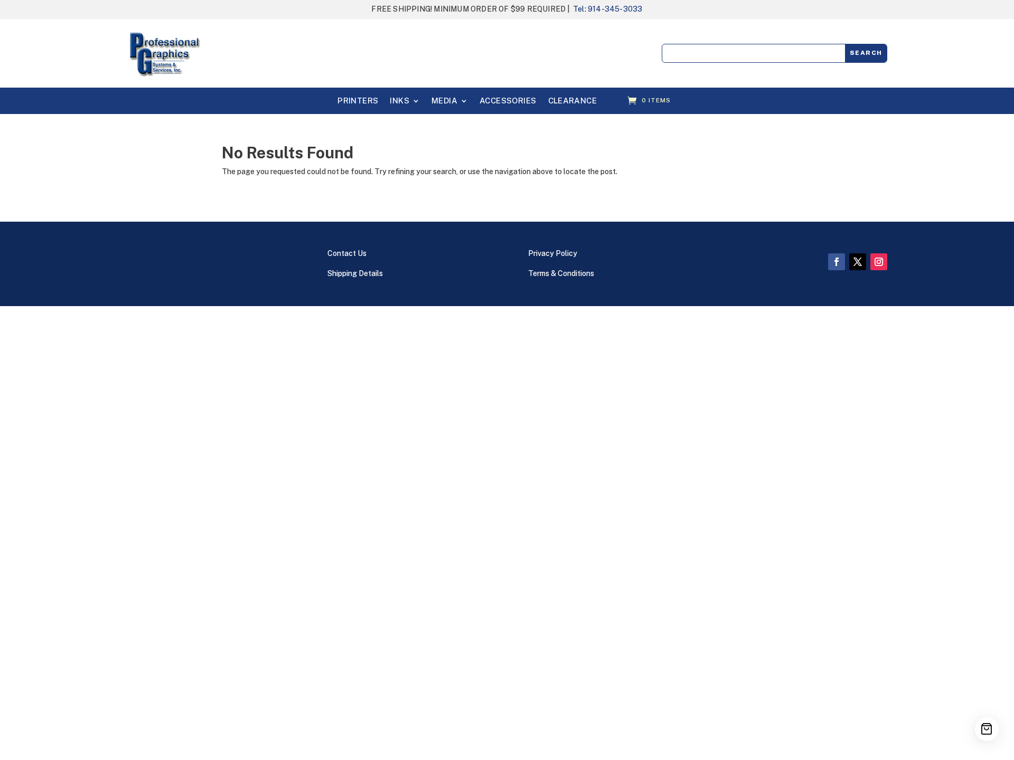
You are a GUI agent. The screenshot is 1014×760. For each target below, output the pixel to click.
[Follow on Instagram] (878, 261)
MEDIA (444, 101)
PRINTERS (357, 101)
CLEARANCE (572, 101)
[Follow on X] (857, 261)
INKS (399, 101)
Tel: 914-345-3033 (607, 9)
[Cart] (987, 729)
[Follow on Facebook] (836, 261)
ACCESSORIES (508, 101)
